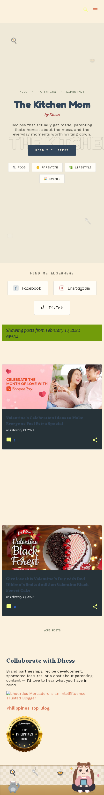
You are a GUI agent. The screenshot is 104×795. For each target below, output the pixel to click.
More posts (52, 630)
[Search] (86, 9)
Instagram (78, 288)
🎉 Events (52, 179)
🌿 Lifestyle (80, 167)
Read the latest (52, 150)
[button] (95, 440)
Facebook (31, 288)
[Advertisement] (52, 487)
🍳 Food (18, 167)
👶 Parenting (47, 167)
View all (12, 336)
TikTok (55, 308)
